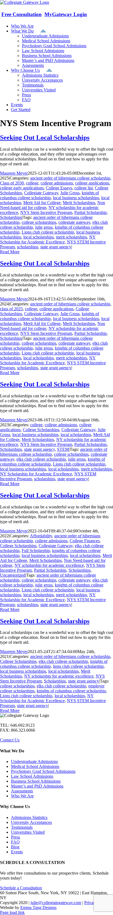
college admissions (57, 183)
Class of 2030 (12, 183)
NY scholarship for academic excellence (49, 565)
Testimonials (22, 827)
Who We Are (22, 796)
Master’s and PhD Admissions (37, 786)
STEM (63, 449)
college (32, 183)
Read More (9, 251)
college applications (92, 183)
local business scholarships (76, 197)
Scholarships (11, 217)
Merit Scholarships (79, 202)
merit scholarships (71, 237)
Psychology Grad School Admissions (43, 771)
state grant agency (55, 247)
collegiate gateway (74, 222)
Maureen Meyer (14, 173)
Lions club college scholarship (48, 232)
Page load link (12, 912)
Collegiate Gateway (41, 192)
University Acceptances (31, 822)
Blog (15, 847)
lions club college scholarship (78, 666)
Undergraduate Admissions (34, 761)
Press (15, 837)
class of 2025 (11, 308)
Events (17, 852)
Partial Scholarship (90, 212)
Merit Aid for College (42, 202)
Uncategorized (12, 575)
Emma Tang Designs (38, 907)
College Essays (59, 188)
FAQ (15, 842)
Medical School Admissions (35, 766)
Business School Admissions (36, 781)
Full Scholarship (36, 550)
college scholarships (39, 222)
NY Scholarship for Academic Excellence (48, 239)
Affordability (41, 535)
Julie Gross (70, 192)
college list (83, 188)
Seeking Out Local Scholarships (44, 137)
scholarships (27, 247)
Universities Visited (28, 832)
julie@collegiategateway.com (55, 902)
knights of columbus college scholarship (49, 195)
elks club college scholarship (41, 459)
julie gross (44, 227)
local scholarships (38, 237)
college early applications (22, 188)
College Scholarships (41, 429)
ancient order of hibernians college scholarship (70, 178)
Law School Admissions (32, 776)
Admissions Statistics (29, 817)
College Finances (85, 540)
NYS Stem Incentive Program (46, 212)
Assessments (22, 791)
